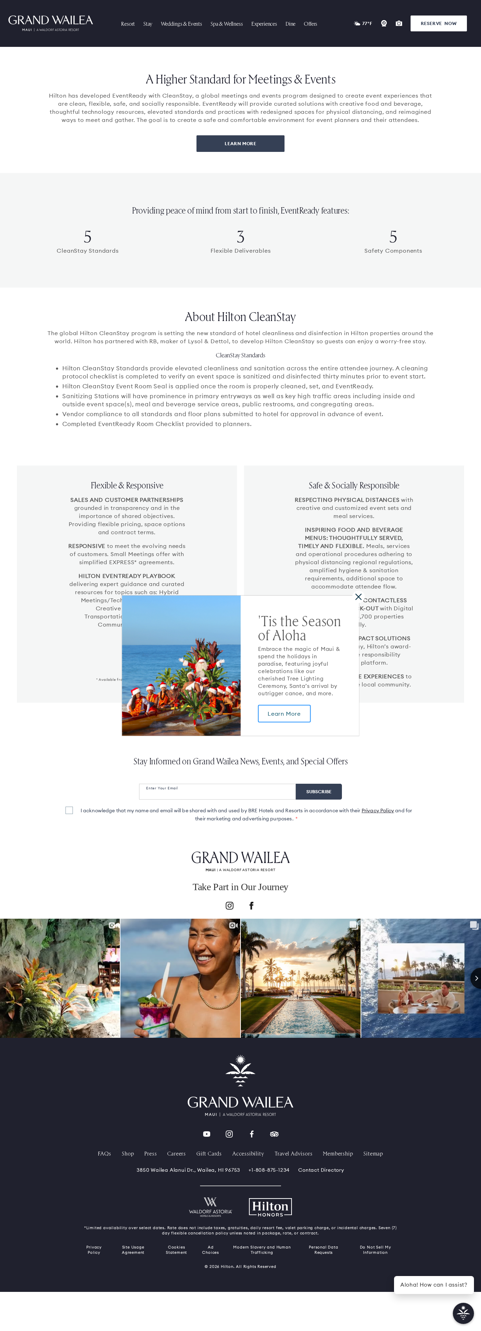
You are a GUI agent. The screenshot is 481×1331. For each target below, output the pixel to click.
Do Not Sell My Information (375, 1250)
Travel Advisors (293, 1153)
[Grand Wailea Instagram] (229, 1134)
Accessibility (248, 1153)
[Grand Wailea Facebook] (252, 1134)
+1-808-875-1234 (269, 1170)
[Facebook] (251, 907)
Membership (338, 1153)
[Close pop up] (358, 596)
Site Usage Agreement (133, 1250)
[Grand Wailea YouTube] (206, 1134)
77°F (367, 23)
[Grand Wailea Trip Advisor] (274, 1134)
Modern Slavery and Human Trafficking (262, 1250)
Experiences (264, 23)
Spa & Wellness (227, 23)
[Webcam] (384, 23)
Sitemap (373, 1153)
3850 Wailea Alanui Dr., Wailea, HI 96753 (188, 1170)
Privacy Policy (378, 810)
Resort (128, 23)
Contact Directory (321, 1170)
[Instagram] (229, 907)
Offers (310, 23)
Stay (147, 23)
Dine (290, 23)
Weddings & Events (181, 23)
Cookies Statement (176, 1250)
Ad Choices (210, 1250)
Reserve (439, 23)
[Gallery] (399, 23)
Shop (128, 1153)
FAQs (104, 1153)
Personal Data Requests (323, 1250)
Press (150, 1153)
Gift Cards (209, 1153)
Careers (176, 1153)
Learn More (284, 713)
